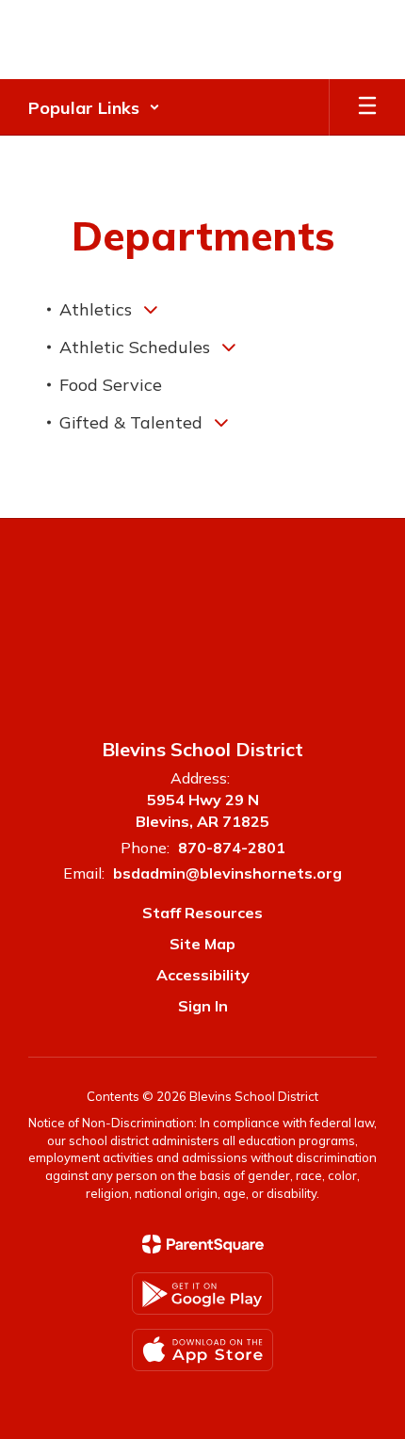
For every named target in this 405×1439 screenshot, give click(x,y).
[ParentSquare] (203, 1244)
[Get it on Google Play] (202, 1293)
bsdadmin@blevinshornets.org (227, 873)
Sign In (203, 1005)
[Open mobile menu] (367, 107)
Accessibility (203, 974)
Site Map (202, 943)
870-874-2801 (231, 847)
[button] (94, 107)
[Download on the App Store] (202, 1350)
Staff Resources (202, 912)
